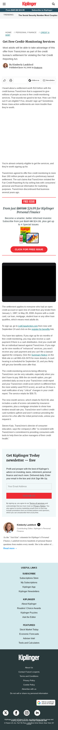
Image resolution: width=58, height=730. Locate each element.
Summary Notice (39, 355)
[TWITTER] (39, 524)
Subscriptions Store (29, 578)
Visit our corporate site (38, 721)
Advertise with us (29, 689)
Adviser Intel (29, 638)
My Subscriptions (29, 582)
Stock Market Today (29, 629)
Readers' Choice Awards (29, 608)
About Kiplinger (29, 604)
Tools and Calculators (29, 643)
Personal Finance (26, 32)
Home (8, 32)
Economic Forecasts (29, 634)
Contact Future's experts (29, 672)
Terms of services (37, 503)
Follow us (35, 80)
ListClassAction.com (28, 326)
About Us (29, 667)
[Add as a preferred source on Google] (45, 703)
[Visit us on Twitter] (6, 713)
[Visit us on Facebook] (16, 713)
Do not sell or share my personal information (29, 693)
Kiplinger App (29, 587)
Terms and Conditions (29, 676)
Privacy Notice (39, 506)
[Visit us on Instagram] (27, 713)
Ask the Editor (29, 617)
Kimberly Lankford (22, 64)
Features (38, 67)
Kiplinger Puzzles (29, 613)
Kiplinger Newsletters (29, 591)
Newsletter (50, 80)
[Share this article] (4, 80)
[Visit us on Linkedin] (37, 713)
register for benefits (41, 329)
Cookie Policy (29, 685)
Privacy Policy (29, 680)
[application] (29, 281)
